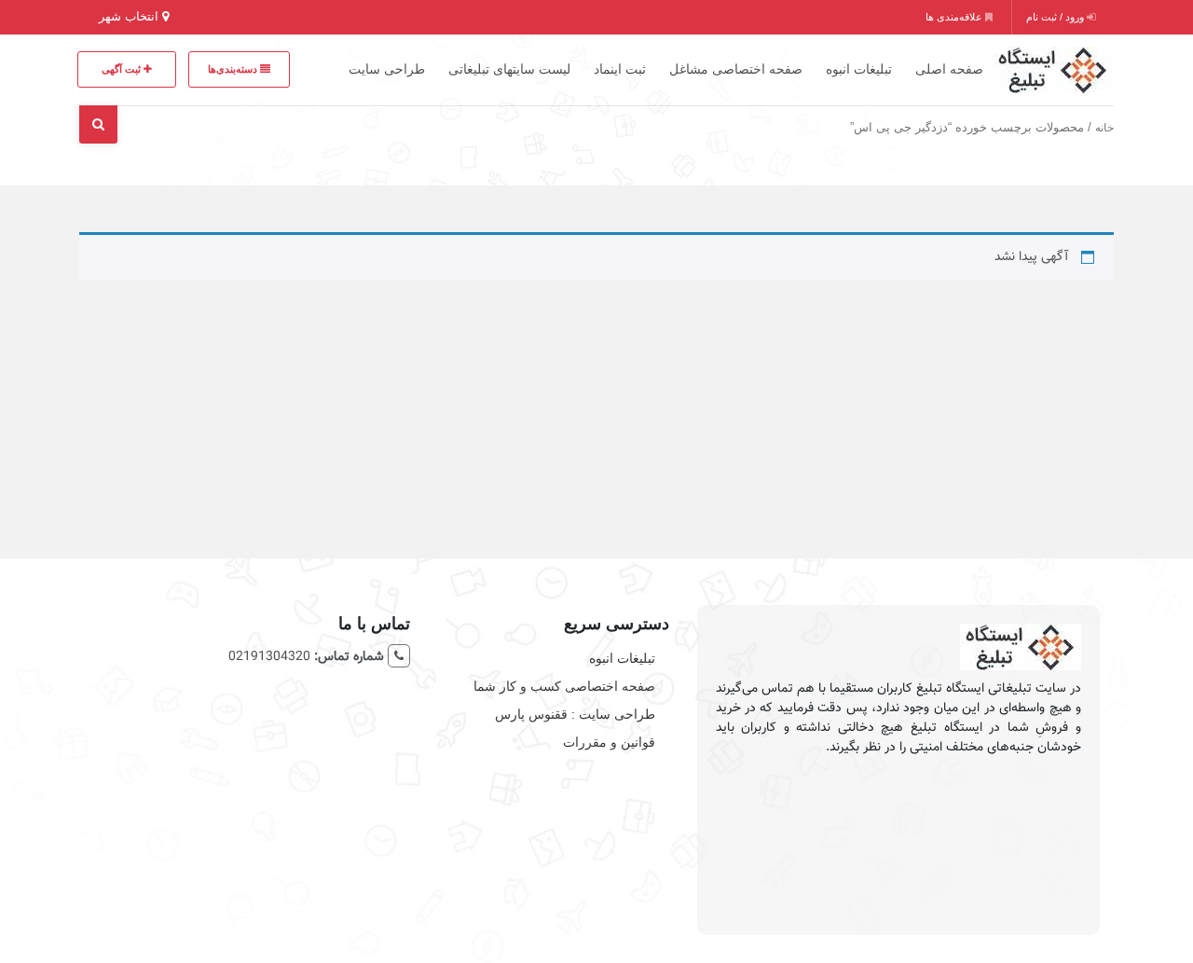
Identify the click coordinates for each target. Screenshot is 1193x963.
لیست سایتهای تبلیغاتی (509, 69)
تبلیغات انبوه (859, 69)
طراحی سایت (387, 69)
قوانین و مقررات (609, 742)
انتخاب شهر (130, 16)
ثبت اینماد (620, 69)
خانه (1104, 127)
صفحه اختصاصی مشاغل (735, 69)
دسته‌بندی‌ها (234, 69)
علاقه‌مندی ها (955, 16)
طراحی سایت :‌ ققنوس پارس (575, 714)
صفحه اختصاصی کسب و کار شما (564, 686)
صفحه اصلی (949, 69)
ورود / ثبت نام (1056, 16)
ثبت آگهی (123, 69)
